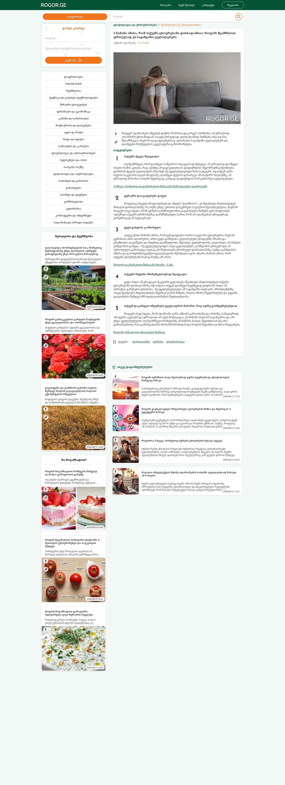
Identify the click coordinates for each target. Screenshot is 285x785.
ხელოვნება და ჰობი (73, 160)
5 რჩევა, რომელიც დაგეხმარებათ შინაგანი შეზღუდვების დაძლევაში (160, 186)
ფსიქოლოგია (175, 341)
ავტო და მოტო (73, 132)
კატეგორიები (75, 16)
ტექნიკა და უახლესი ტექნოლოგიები (73, 97)
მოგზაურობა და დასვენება (73, 125)
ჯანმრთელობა (73, 201)
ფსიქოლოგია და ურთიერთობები (73, 153)
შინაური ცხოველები (73, 104)
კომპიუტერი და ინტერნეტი (73, 215)
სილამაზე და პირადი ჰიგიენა (73, 222)
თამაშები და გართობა (73, 180)
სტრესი (158, 341)
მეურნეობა (73, 90)
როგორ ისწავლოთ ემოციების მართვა (139, 332)
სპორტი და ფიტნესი (73, 194)
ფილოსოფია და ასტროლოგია (73, 173)
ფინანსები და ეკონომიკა (73, 111)
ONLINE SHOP (73, 83)
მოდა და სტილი (73, 139)
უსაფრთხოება (73, 76)
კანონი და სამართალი (73, 118)
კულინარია (73, 208)
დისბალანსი (141, 341)
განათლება (73, 187)
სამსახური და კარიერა (73, 146)
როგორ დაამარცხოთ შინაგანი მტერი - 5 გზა (143, 265)
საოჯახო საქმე (73, 167)
